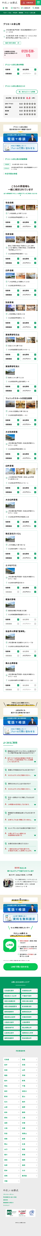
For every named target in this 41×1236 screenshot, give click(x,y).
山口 (5, 1149)
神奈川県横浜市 (9, 1001)
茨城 (23, 1075)
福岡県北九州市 (27, 1033)
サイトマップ (6, 1205)
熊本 (5, 1170)
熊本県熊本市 (27, 1038)
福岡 (23, 1160)
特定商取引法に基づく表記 (10, 1197)
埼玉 (5, 1086)
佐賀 (5, 1165)
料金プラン (16, 8)
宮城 (23, 1065)
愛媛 (23, 1154)
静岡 (23, 1112)
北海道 (6, 1059)
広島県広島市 (9, 1033)
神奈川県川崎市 (27, 1001)
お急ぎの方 (29, 2)
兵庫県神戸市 (9, 1027)
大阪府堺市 (26, 1022)
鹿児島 (24, 1176)
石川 (5, 1102)
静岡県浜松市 (27, 1012)
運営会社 (5, 1200)
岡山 (5, 1144)
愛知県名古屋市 (9, 1017)
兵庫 (23, 1128)
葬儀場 (37, 8)
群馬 (23, 1081)
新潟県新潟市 (27, 1006)
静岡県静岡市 (9, 1012)
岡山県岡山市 (27, 1027)
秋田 (5, 1070)
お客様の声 (27, 8)
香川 (5, 1154)
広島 (23, 1144)
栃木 (5, 1081)
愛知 (5, 1117)
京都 (23, 1123)
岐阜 (5, 1112)
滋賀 (5, 1123)
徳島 (23, 1149)
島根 (23, 1139)
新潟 (5, 1096)
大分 (23, 1170)
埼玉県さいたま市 (10, 996)
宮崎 (5, 1176)
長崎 (23, 1165)
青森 (23, 1059)
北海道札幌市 (9, 990)
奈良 (5, 1133)
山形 (23, 1070)
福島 (5, 1075)
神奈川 (24, 1091)
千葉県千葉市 (27, 996)
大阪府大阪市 (9, 1022)
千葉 (23, 1086)
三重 (23, 1117)
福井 (23, 1102)
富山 (23, 1096)
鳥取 (5, 1139)
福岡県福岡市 (9, 1038)
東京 (5, 1091)
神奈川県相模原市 (10, 1006)
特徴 (6, 8)
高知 (5, 1160)
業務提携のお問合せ (8, 1202)
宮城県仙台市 (27, 990)
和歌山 (24, 1133)
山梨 (5, 1107)
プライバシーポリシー (8, 1194)
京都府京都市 (27, 1017)
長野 (23, 1107)
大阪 (5, 1128)
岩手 (5, 1065)
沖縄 (5, 1181)
